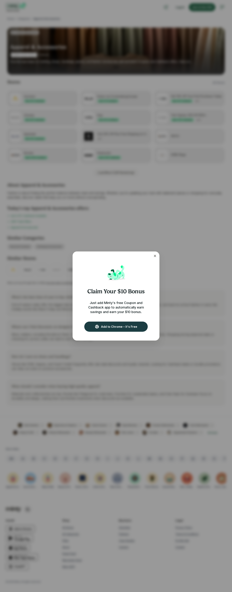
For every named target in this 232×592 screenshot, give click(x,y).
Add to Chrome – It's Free (119, 326)
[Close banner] (155, 256)
